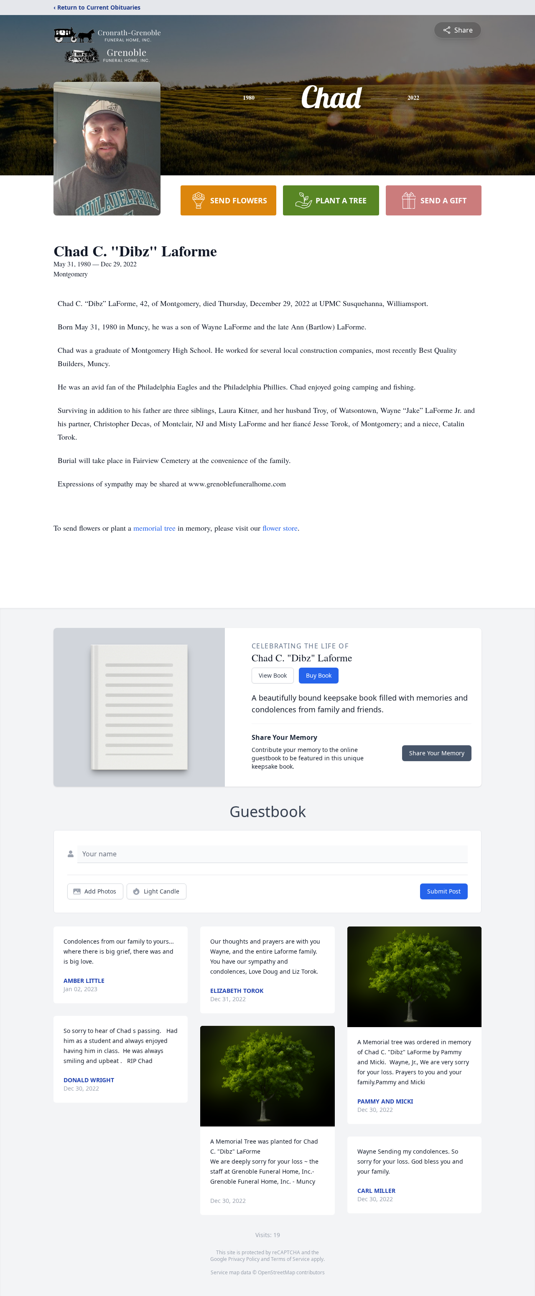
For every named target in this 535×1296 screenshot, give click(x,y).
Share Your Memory (436, 753)
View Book (273, 675)
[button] (267, 1076)
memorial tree (154, 528)
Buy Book (318, 675)
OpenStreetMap (276, 1272)
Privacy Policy (244, 1259)
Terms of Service (290, 1259)
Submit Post (444, 891)
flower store (280, 528)
